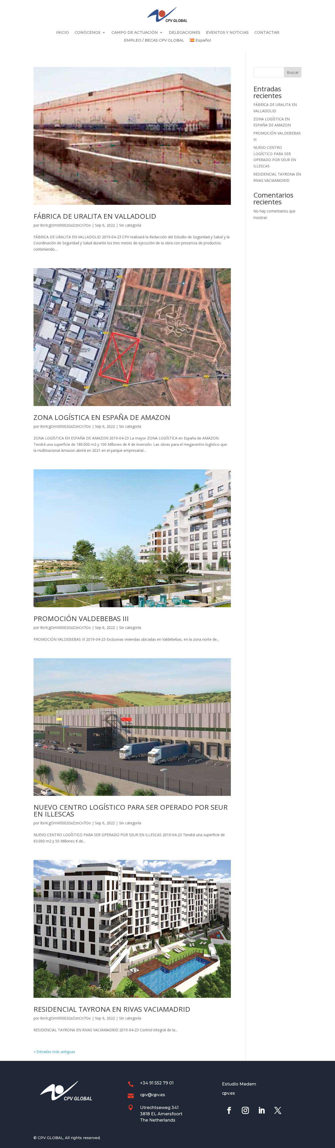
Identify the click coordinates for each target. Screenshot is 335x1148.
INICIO (62, 33)
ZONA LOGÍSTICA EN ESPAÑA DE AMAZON (102, 417)
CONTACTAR (266, 33)
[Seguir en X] (278, 1111)
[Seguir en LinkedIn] (261, 1111)
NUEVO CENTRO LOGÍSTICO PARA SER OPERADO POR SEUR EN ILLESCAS (131, 810)
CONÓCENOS (87, 33)
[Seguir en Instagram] (245, 1111)
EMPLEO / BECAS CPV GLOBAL (154, 40)
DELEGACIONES (184, 33)
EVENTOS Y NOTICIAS (227, 33)
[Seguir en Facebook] (229, 1111)
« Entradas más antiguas (54, 1051)
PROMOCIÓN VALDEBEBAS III (81, 618)
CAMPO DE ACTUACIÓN (134, 33)
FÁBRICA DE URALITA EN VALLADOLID (95, 216)
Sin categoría (130, 225)
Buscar (293, 72)
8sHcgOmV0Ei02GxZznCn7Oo (65, 225)
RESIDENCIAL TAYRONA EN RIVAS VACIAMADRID (112, 1009)
